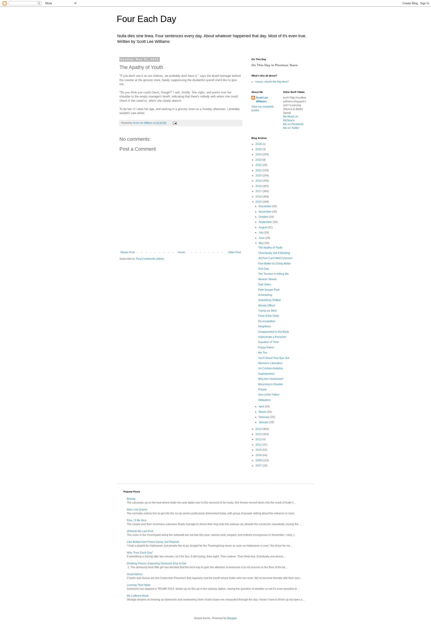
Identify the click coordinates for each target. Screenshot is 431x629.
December (265, 206)
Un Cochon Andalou (270, 368)
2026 (258, 144)
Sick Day (263, 268)
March (263, 411)
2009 (258, 455)
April (262, 406)
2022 (258, 165)
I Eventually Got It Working (274, 253)
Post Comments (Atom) (150, 258)
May (261, 243)
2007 (258, 465)
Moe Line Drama (137, 509)
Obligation (264, 400)
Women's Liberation (270, 363)
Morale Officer (266, 305)
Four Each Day (146, 19)
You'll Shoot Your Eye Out (273, 358)
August (263, 227)
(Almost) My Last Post (140, 531)
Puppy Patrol (266, 347)
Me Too (262, 352)
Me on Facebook (293, 124)
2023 (258, 159)
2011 (258, 444)
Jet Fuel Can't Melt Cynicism (275, 258)
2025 (258, 149)
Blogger (232, 618)
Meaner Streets (267, 279)
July (261, 232)
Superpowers (266, 373)
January (264, 422)
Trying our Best (267, 310)
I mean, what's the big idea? (272, 81)
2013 (258, 434)
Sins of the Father (268, 394)
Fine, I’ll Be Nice (137, 520)
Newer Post (128, 252)
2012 (258, 439)
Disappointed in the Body (273, 331)
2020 (258, 175)
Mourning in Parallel (270, 384)
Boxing (131, 498)
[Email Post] (175, 122)
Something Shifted (269, 300)
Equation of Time (268, 342)
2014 (258, 429)
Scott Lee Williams (262, 99)
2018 (258, 186)
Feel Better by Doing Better (274, 263)
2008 (258, 460)
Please (262, 389)
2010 (258, 449)
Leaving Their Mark (138, 585)
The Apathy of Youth (270, 247)
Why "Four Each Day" (140, 552)
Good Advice (134, 574)
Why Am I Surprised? (271, 378)
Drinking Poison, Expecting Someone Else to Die (156, 563)
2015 (258, 201)
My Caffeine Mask (138, 595)
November (265, 211)
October (264, 216)
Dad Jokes (264, 284)
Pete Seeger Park (269, 289)
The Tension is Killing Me (273, 273)
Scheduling (265, 295)
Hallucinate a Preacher (272, 337)
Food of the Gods (268, 315)
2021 (258, 170)
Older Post (234, 252)
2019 (258, 180)
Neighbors (264, 326)
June (262, 238)
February (264, 417)
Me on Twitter (291, 128)
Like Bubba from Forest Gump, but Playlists (153, 541)
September (266, 222)
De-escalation (266, 321)
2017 (258, 191)
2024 (258, 154)
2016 (258, 196)
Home (181, 252)
